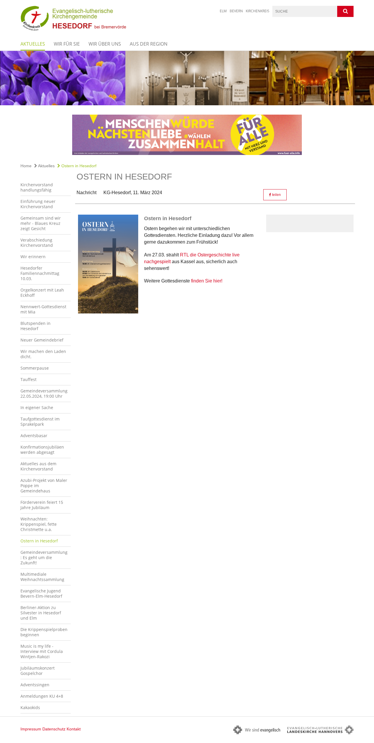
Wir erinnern (33, 256)
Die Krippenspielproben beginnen (43, 632)
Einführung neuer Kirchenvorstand (38, 204)
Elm (223, 10)
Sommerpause (34, 368)
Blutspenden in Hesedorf (35, 325)
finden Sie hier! (206, 280)
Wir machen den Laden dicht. (43, 354)
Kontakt (74, 729)
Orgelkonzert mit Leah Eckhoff (42, 292)
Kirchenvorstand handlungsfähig (36, 187)
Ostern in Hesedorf (78, 165)
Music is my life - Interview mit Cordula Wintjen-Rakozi (41, 651)
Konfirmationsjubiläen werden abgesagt (42, 449)
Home (26, 165)
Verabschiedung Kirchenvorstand (36, 242)
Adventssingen (34, 684)
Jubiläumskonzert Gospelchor (37, 670)
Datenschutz (53, 729)
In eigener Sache (36, 407)
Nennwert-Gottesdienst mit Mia (43, 309)
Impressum (30, 729)
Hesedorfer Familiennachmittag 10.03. (39, 273)
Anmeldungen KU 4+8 (41, 696)
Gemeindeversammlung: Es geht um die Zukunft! (43, 557)
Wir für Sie (67, 44)
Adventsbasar (33, 435)
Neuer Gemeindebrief (41, 340)
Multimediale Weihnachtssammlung (42, 576)
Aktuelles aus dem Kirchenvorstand (38, 466)
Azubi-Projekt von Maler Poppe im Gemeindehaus (43, 485)
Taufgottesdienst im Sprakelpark (40, 421)
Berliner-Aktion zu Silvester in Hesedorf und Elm (40, 613)
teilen (276, 195)
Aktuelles (32, 44)
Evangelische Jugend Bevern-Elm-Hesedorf (41, 593)
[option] (187, 78)
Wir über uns (105, 44)
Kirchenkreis (257, 10)
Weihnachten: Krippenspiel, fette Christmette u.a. (38, 524)
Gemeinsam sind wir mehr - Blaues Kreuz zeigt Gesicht (40, 223)
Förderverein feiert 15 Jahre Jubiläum (41, 504)
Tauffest (28, 379)
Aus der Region (148, 44)
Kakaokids (30, 707)
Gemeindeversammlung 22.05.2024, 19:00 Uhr (43, 393)
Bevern (236, 10)
